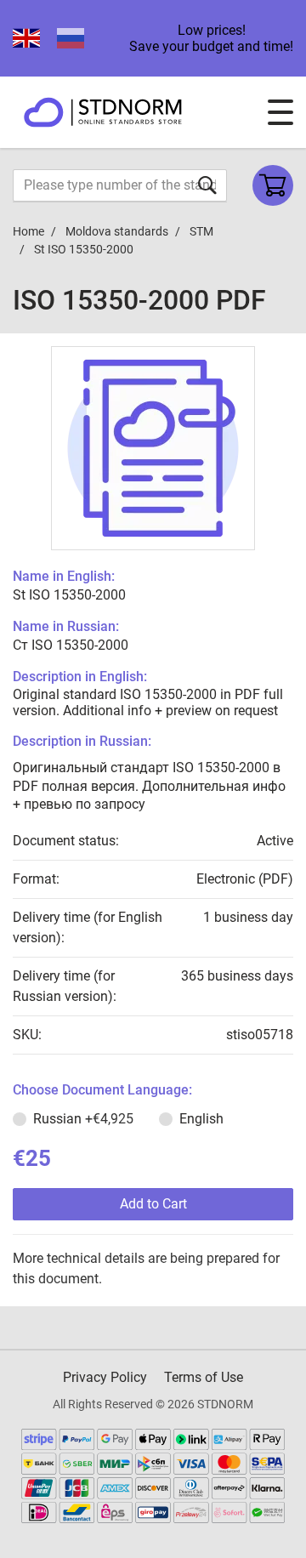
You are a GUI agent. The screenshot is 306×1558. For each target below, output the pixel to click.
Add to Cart (153, 1204)
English (201, 1119)
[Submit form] (207, 185)
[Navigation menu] (280, 112)
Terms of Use (203, 1377)
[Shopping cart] (272, 185)
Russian (83, 1119)
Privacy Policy (105, 1377)
